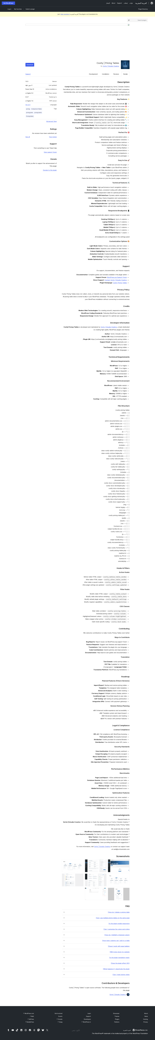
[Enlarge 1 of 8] (127, 862)
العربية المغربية (127, 1030)
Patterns (116, 1022)
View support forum (50, 152)
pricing (28, 109)
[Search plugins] (129, 20)
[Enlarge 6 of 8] (81, 876)
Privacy (145, 1022)
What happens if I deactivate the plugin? (116, 969)
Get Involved (58, 1013)
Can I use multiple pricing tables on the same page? (113, 918)
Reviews (116, 74)
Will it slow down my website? (120, 952)
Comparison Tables (36, 109)
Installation (105, 74)
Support (28, 74)
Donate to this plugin (50, 170)
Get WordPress (8, 3)
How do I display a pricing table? (119, 912)
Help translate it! (63, 14)
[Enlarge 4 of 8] (127, 876)
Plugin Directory (143, 9)
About (146, 1013)
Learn (89, 1013)
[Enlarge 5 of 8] (104, 876)
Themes (116, 1016)
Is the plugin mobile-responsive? (119, 923)
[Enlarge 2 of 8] (104, 862)
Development (93, 74)
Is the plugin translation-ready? (119, 957)
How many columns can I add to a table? (116, 940)
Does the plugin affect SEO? (120, 963)
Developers (87, 1019)
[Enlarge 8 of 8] (104, 890)
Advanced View (51, 121)
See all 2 (27, 104)
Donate (59, 1019)
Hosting (145, 1019)
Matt (32, 1016)
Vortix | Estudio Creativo (111, 66)
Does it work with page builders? (119, 946)
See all (27, 137)
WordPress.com (28, 1013)
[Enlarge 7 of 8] (127, 890)
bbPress (30, 1019)
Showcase (116, 1013)
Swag (59, 1022)
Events (60, 1016)
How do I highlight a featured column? (117, 935)
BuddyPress (29, 1022)
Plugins (117, 1019)
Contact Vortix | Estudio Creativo (116, 280)
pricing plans (29, 112)
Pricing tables (29, 116)
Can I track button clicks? (121, 974)
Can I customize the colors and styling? (116, 929)
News (146, 1016)
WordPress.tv (86, 1022)
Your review (53, 137)
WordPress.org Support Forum (117, 277)
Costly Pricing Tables (120, 283)
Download (30, 64)
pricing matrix (38, 112)
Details (125, 74)
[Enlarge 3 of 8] (81, 862)
